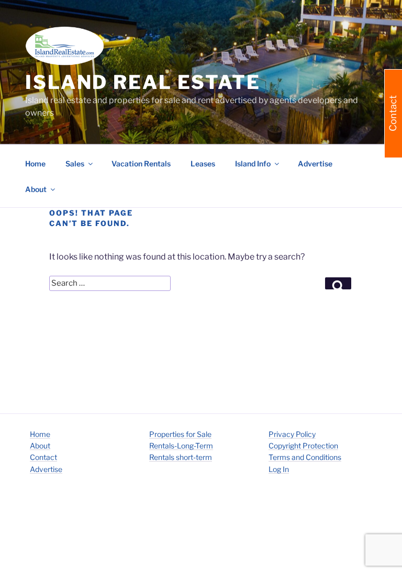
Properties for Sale (180, 434)
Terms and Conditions (305, 457)
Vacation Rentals (141, 163)
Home (35, 163)
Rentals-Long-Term (181, 445)
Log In (279, 469)
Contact (43, 457)
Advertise (315, 163)
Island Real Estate (143, 82)
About (40, 445)
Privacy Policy (292, 434)
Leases (203, 163)
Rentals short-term (180, 457)
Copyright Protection (303, 445)
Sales (74, 163)
